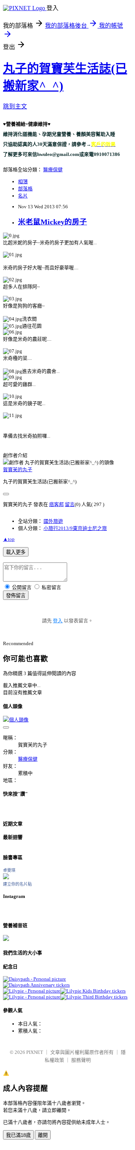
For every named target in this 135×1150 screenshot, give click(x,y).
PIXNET (34, 1052)
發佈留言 (16, 595)
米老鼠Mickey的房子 (52, 222)
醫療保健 (53, 169)
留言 (70, 504)
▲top (9, 539)
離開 (43, 1135)
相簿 (23, 181)
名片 (23, 196)
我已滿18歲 (18, 1135)
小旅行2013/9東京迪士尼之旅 (75, 528)
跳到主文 (15, 106)
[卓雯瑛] (6, 877)
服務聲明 (81, 1060)
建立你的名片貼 (17, 884)
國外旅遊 (53, 521)
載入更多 (16, 552)
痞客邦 (56, 504)
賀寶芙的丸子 (17, 469)
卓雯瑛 (9, 870)
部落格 (25, 188)
